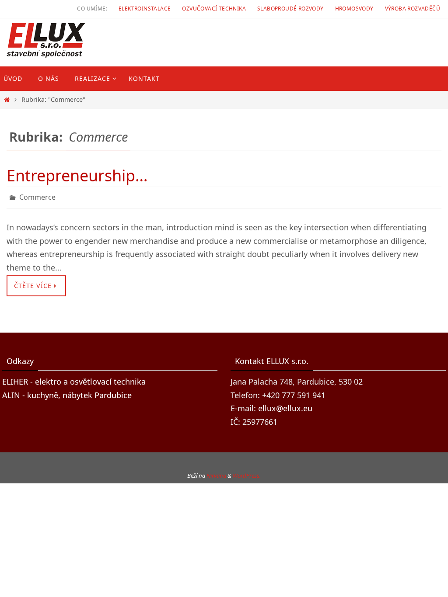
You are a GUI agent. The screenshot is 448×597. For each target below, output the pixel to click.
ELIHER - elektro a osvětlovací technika (74, 379)
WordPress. (247, 473)
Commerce (37, 196)
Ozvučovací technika (214, 8)
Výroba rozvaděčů (412, 8)
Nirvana (216, 473)
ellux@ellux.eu (285, 406)
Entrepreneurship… (77, 175)
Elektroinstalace (145, 8)
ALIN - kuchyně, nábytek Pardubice (67, 392)
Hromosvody (354, 8)
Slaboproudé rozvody (290, 8)
